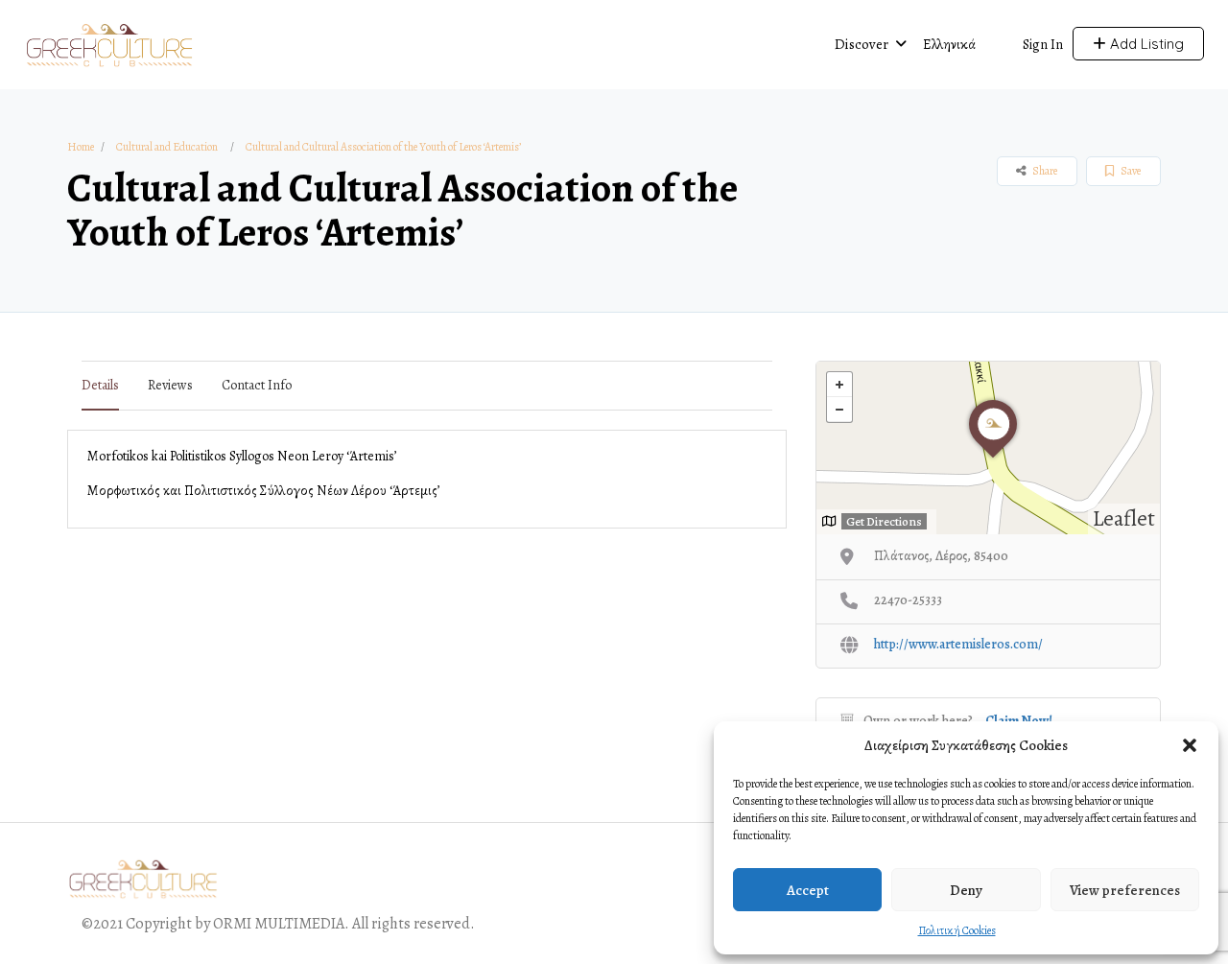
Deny (966, 890)
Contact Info (257, 385)
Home (80, 146)
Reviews (170, 385)
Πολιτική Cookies (957, 930)
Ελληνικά (949, 44)
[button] (1189, 745)
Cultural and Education (167, 146)
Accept (808, 890)
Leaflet (1124, 518)
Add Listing (1145, 44)
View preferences (1125, 890)
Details (100, 385)
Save (1130, 170)
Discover (861, 44)
